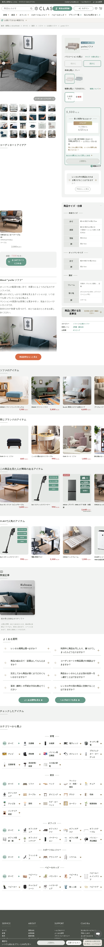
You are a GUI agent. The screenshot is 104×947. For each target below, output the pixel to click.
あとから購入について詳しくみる (78, 155)
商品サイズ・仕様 (73, 206)
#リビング (76, 330)
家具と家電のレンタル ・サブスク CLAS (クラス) (18, 2)
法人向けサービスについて (90, 930)
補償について (94, 89)
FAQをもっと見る (83, 189)
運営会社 (31, 930)
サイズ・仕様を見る (92, 57)
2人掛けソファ (52, 26)
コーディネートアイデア (43, 99)
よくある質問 (97, 2)
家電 (3, 933)
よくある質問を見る (32, 700)
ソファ (40, 26)
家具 (33, 26)
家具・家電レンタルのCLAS (10, 26)
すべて (25, 26)
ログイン (85, 8)
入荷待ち (82, 161)
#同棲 (75, 327)
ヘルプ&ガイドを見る (68, 700)
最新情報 (31, 936)
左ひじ (92, 63)
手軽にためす (85, 933)
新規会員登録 (64, 8)
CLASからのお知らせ (72, 2)
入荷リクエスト (74, 943)
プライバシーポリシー (62, 936)
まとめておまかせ (87, 936)
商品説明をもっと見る (28, 357)
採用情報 (31, 933)
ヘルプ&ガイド (86, 2)
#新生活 (80, 327)
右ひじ (73, 63)
